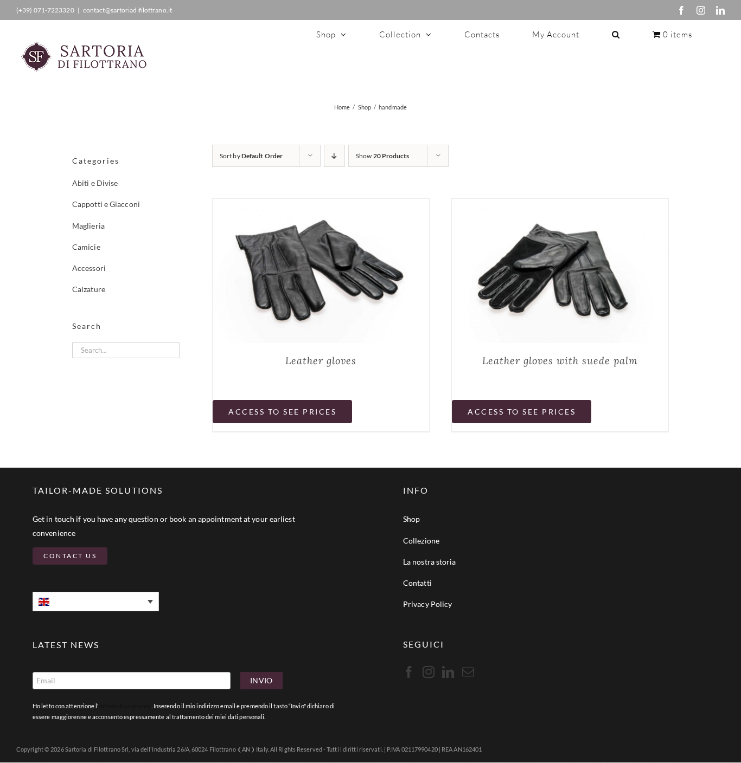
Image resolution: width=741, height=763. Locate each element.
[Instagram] (701, 10)
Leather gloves (320, 360)
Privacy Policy (427, 604)
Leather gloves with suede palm (560, 360)
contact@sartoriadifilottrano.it (127, 10)
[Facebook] (681, 10)
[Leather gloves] (321, 206)
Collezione (421, 540)
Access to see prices (282, 411)
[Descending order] (334, 156)
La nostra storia (429, 561)
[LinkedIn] (720, 10)
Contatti (417, 582)
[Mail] (468, 672)
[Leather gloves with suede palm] (560, 206)
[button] (616, 34)
